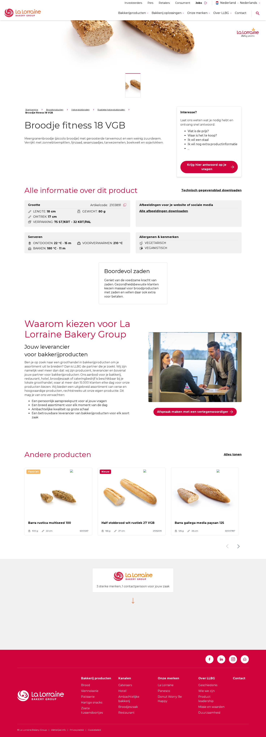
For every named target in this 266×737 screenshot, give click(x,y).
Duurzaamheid (209, 712)
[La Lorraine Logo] (27, 13)
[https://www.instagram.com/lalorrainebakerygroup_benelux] (233, 659)
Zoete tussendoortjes (92, 710)
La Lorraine (166, 685)
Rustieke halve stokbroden (111, 109)
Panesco (164, 691)
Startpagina (31, 109)
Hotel (122, 691)
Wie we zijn (206, 691)
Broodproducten (54, 109)
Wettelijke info (58, 729)
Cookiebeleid (94, 729)
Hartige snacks (91, 702)
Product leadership (206, 699)
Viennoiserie (89, 691)
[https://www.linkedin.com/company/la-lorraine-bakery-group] (221, 659)
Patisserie (88, 696)
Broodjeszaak (128, 707)
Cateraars (125, 685)
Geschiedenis (207, 685)
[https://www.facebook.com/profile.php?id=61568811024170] (209, 659)
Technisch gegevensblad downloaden (211, 190)
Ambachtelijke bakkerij (128, 699)
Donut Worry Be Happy (170, 699)
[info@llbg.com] (245, 659)
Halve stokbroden (80, 109)
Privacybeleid (77, 729)
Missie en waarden (211, 707)
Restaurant (126, 712)
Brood (85, 685)
